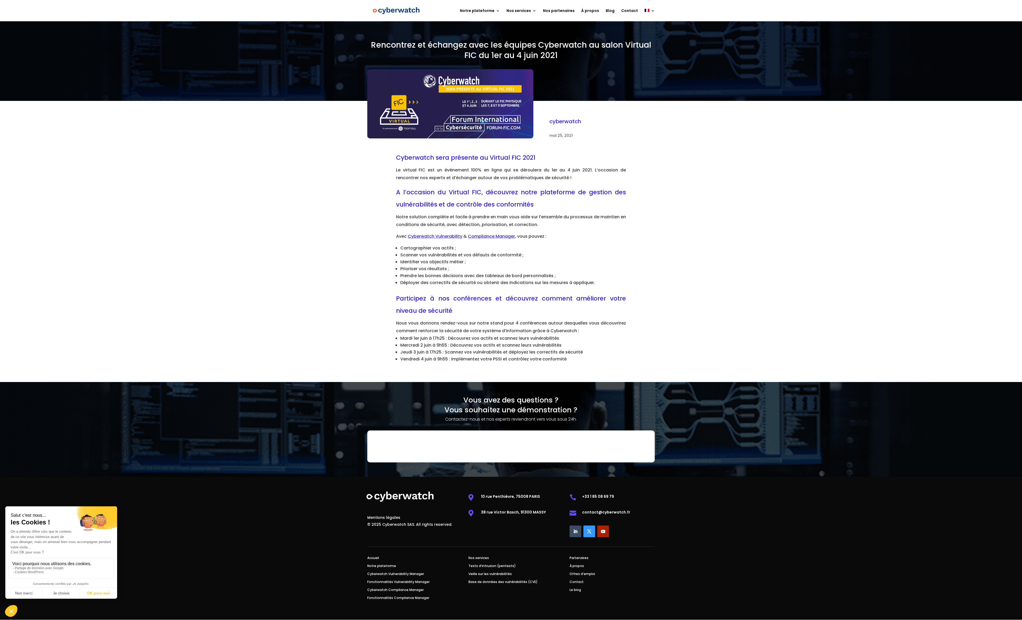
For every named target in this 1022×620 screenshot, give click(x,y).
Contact (629, 11)
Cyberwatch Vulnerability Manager (395, 574)
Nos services (518, 11)
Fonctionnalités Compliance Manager (398, 598)
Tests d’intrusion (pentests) (492, 566)
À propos (590, 11)
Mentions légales (383, 518)
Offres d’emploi (582, 574)
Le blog (575, 590)
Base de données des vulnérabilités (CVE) (503, 582)
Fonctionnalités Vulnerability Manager (398, 582)
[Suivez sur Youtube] (603, 531)
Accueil (373, 558)
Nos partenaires (559, 11)
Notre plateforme (477, 11)
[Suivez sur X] (589, 531)
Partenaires (579, 558)
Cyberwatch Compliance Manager (395, 590)
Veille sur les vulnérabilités (490, 574)
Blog (610, 11)
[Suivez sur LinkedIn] (575, 531)
